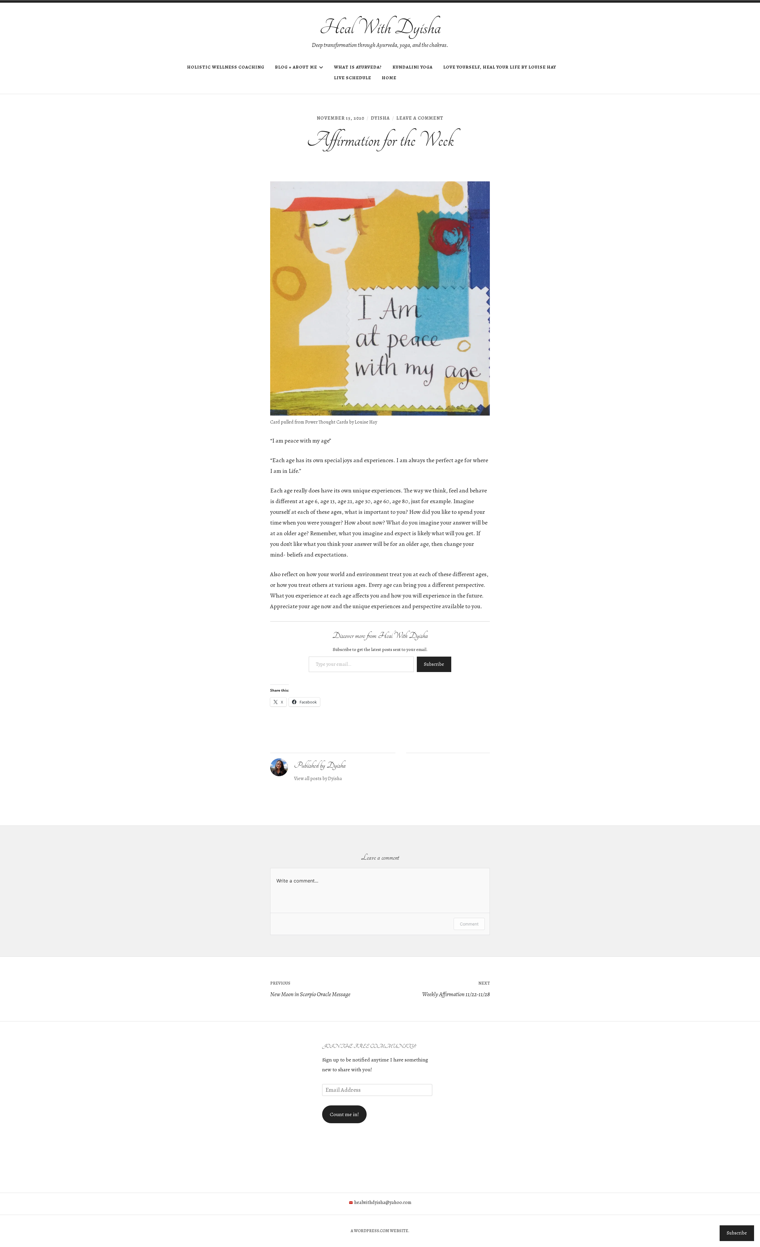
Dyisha (380, 118)
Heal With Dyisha (380, 27)
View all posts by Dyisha (318, 778)
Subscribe (434, 664)
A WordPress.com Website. (380, 1231)
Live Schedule (352, 78)
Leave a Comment (419, 118)
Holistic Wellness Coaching (225, 67)
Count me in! (344, 1114)
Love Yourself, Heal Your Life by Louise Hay (499, 67)
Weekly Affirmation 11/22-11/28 (456, 989)
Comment (469, 923)
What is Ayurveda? (358, 67)
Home (389, 78)
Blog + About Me (296, 67)
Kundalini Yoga (412, 67)
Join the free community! (369, 1046)
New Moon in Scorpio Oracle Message (310, 989)
